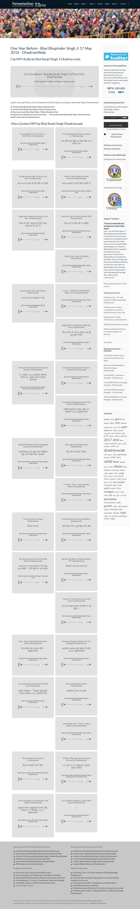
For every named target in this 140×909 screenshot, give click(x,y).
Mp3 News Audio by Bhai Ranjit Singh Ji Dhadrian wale (76, 377)
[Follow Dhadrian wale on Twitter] (122, 901)
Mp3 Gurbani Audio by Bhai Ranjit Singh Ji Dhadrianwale (76, 343)
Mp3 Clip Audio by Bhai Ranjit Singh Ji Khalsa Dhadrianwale (76, 231)
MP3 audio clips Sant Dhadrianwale (26, 117)
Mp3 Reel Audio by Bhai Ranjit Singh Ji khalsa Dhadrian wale (33, 659)
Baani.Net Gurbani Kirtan (98, 903)
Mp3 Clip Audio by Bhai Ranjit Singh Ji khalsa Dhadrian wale (76, 266)
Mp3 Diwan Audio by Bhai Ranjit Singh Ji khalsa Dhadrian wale (76, 300)
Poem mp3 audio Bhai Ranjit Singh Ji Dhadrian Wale (70, 115)
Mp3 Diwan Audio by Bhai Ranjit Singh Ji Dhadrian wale (33, 144)
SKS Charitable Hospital (25, 885)
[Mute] (86, 86)
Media (114, 4)
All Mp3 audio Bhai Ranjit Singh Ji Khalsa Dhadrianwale (34, 107)
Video (91, 4)
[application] (54, 85)
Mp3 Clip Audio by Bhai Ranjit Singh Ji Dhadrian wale (76, 191)
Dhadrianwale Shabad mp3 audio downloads (29, 115)
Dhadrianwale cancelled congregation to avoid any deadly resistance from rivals (114, 309)
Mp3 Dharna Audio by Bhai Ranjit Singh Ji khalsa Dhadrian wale (33, 773)
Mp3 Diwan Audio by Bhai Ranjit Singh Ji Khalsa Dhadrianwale (33, 462)
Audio (83, 4)
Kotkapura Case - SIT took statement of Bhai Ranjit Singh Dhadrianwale (115, 300)
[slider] (90, 86)
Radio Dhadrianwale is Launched (116, 324)
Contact (123, 4)
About (76, 4)
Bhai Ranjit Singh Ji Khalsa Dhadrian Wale (88, 901)
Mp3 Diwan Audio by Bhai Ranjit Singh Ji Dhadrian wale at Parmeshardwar (33, 388)
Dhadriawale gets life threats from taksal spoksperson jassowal (114, 331)
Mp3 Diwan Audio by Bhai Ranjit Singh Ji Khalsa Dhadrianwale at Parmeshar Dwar (76, 776)
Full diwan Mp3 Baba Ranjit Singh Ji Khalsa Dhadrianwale (34, 109)
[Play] (17, 86)
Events (100, 4)
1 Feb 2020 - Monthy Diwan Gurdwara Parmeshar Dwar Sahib (114, 358)
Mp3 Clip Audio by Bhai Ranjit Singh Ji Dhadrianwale (76, 151)
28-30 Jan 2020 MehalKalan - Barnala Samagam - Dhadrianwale (114, 368)
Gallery (107, 4)
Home (70, 4)
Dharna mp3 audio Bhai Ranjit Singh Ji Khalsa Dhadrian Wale (35, 112)
